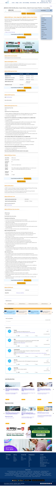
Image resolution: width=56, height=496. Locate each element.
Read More (7, 399)
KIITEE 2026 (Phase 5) (22, 303)
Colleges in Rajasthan (47, 474)
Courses (13, 2)
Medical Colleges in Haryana (37, 471)
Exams (21, 2)
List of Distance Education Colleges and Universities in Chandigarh (23, 476)
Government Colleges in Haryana (18, 475)
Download (23, 13)
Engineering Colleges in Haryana (45, 471)
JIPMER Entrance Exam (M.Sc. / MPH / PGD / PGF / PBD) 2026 (45, 303)
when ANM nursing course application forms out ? (22, 331)
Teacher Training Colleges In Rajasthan (21, 471)
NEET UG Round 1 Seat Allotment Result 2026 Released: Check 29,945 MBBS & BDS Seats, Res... (12, 390)
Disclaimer (19, 483)
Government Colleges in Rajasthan (40, 474)
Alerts (38, 2)
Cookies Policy (15, 483)
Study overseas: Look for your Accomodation (38, 480)
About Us (14, 457)
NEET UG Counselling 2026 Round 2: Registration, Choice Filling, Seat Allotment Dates (28, 414)
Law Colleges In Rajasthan (36, 472)
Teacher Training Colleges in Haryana (11, 471)
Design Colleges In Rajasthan (43, 472)
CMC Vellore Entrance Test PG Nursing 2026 (11, 303)
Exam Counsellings (26, 2)
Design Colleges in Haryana (38, 475)
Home (14, 456)
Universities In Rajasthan (32, 474)
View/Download (9, 97)
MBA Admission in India (43, 457)
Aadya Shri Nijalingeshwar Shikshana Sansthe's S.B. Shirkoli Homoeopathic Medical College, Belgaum (32, 353)
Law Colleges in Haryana (30, 471)
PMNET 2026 (33, 303)
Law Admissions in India (43, 465)
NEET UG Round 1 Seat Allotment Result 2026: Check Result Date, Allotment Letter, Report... (44, 390)
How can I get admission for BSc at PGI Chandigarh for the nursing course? (26, 361)
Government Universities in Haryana (9, 475)
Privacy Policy (11, 483)
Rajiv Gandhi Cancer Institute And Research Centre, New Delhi (26, 332)
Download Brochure (27, 34)
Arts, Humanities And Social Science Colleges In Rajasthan (12, 474)
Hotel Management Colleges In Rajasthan (9, 473)
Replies (47, 350)
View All (50, 308)
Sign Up (22, 457)
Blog (29, 466)
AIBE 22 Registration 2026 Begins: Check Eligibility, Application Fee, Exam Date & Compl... (28, 390)
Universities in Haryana (25, 475)
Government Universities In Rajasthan (24, 474)
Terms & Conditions (6, 483)
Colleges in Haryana (31, 475)
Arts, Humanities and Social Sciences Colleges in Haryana (25, 472)
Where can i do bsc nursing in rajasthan (20, 369)
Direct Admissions (33, 2)
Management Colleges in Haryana (36, 476)
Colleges (17, 2)
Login (22, 456)
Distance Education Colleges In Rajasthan (46, 473)
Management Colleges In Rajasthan (19, 473)
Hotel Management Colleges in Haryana (46, 475)
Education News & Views (44, 2)
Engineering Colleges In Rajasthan (37, 473)
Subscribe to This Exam (30, 13)
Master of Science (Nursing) (10, 32)
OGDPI (7, 456)
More (50, 2)
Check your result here (20, 292)
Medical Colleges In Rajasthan (28, 473)
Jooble (7, 457)
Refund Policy (22, 483)
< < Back (50, 6)
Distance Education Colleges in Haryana (13, 472)
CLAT (29, 465)
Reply (48, 331)
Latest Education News (43, 466)
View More (50, 378)
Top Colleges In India (42, 456)
